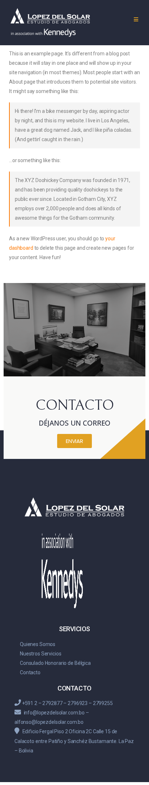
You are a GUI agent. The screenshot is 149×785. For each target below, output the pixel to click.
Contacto (30, 672)
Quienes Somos (37, 644)
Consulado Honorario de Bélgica (55, 663)
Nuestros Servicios (40, 654)
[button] (74, 441)
